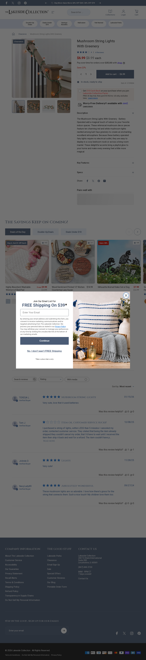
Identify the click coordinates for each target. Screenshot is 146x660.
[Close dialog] (126, 295)
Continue (44, 341)
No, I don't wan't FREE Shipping (44, 351)
